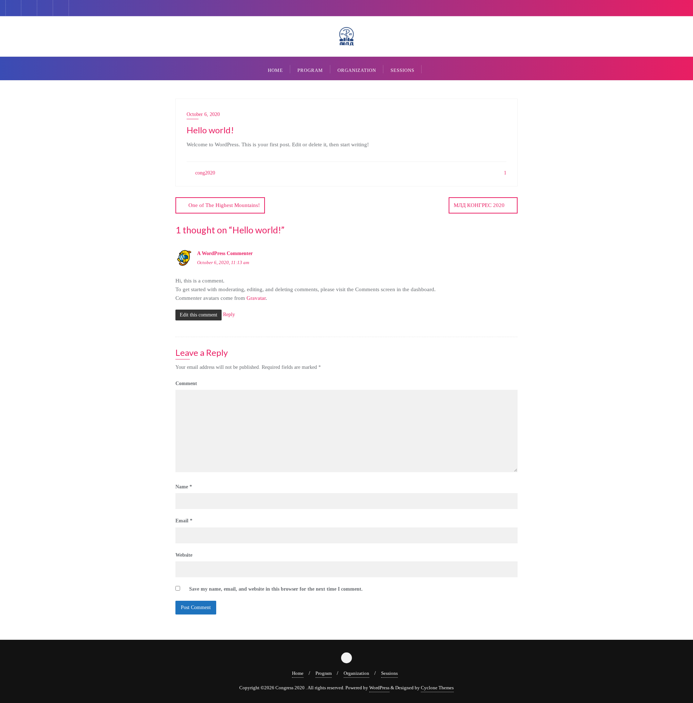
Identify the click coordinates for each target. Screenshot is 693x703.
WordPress (379, 687)
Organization (356, 673)
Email (183, 520)
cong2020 (204, 173)
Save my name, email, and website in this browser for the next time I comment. (276, 589)
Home (298, 673)
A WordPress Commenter (225, 253)
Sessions (389, 673)
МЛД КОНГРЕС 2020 (479, 205)
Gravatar (256, 298)
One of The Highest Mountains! (224, 205)
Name (183, 486)
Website (183, 555)
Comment (186, 383)
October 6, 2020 (203, 114)
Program (323, 673)
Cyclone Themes (437, 687)
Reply (229, 314)
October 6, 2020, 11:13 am (223, 262)
